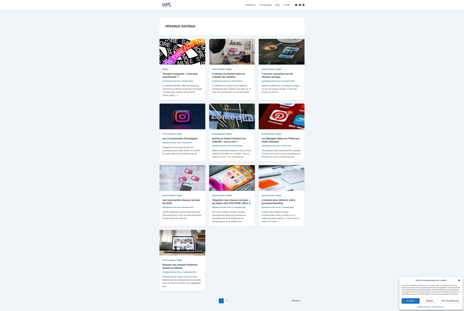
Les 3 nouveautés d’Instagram (180, 138)
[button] (459, 280)
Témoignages (265, 5)
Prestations (250, 5)
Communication (218, 69)
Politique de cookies (424, 306)
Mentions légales (438, 306)
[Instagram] (296, 5)
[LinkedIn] (300, 5)
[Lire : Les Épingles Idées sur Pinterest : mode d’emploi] (281, 116)
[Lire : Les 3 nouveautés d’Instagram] (182, 116)
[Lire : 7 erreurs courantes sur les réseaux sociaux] (281, 51)
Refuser (429, 301)
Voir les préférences (450, 301)
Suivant (296, 300)
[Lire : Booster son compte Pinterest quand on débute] (182, 242)
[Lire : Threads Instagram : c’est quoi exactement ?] (182, 51)
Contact (287, 5)
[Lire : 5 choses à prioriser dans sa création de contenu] (232, 51)
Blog (277, 5)
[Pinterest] (303, 5)
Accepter (410, 301)
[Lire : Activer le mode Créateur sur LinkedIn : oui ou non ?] (232, 116)
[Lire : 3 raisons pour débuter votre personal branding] (281, 178)
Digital (165, 69)
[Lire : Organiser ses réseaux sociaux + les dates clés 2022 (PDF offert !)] (232, 178)
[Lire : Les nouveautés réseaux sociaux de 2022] (182, 178)
